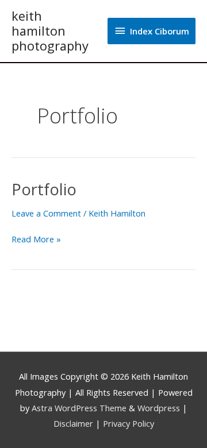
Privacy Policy (128, 423)
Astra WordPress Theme (79, 408)
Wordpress (158, 408)
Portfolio (44, 189)
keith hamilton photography (50, 31)
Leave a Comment (46, 213)
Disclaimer (73, 423)
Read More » (36, 238)
